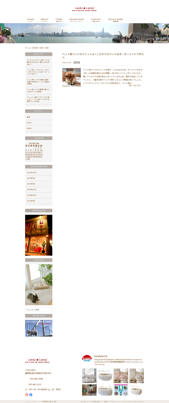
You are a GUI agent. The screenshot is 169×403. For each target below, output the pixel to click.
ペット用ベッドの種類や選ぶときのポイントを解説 (38, 90)
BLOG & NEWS (116, 20)
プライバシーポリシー (31, 401)
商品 (28, 117)
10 (41, 150)
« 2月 (27, 158)
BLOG (77, 62)
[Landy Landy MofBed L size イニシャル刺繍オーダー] (136, 391)
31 (41, 156)
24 (41, 154)
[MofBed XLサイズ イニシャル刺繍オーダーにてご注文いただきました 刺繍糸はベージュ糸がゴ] (105, 376)
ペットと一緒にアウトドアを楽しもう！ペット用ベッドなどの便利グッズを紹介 (38, 99)
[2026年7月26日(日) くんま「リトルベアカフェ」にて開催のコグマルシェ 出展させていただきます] (121, 391)
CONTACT (96, 20)
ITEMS (59, 20)
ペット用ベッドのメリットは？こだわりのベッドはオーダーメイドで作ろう (103, 55)
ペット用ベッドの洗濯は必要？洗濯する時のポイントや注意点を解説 (38, 82)
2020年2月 (31, 178)
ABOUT (45, 20)
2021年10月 (31, 172)
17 (41, 152)
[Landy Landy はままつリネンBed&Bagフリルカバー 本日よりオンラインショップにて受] (136, 376)
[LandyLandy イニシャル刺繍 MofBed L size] (105, 391)
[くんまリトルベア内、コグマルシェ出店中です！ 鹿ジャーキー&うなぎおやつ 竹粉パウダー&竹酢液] (89, 391)
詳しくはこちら (135, 85)
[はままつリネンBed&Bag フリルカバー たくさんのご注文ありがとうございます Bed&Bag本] (89, 376)
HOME (30, 20)
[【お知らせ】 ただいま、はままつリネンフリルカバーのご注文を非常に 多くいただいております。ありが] (121, 376)
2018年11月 (31, 189)
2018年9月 (31, 201)
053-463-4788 (36, 378)
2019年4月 (31, 184)
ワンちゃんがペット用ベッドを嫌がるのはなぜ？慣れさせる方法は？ (38, 62)
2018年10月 (31, 195)
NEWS (29, 128)
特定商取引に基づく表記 (49, 401)
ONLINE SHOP (76, 20)
